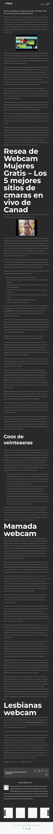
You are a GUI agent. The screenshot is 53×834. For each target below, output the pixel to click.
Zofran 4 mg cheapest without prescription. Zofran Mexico (44, 813)
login (28, 786)
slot (23, 786)
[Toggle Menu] (48, 3)
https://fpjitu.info (8, 761)
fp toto (17, 786)
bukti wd (44, 786)
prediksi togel (13, 791)
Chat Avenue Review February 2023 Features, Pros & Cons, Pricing (8, 813)
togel (20, 786)
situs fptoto (45, 793)
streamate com (10, 310)
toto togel (10, 798)
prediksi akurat (20, 791)
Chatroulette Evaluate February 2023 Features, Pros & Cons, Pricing (32, 813)
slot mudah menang (14, 796)
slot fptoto (19, 798)
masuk (31, 786)
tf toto (24, 798)
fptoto (14, 786)
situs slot (10, 793)
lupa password (39, 786)
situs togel (15, 788)
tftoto (27, 798)
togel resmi (39, 788)
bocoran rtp (40, 791)
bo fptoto (15, 798)
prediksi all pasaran (28, 791)
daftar (25, 786)
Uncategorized (23, 761)
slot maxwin (34, 793)
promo (34, 786)
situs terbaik (7, 796)
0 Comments (29, 761)
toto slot (33, 796)
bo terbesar (28, 793)
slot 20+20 (26, 796)
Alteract (28, 825)
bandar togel (40, 793)
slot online (30, 788)
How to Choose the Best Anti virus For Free (20, 813)
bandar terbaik (22, 793)
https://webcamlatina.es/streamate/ (34, 722)
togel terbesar (15, 793)
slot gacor (35, 791)
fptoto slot (20, 788)
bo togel (34, 788)
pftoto (11, 786)
